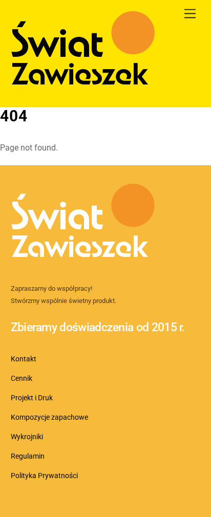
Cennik (21, 378)
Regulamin (28, 456)
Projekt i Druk (32, 398)
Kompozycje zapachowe (49, 417)
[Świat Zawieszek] (83, 88)
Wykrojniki (27, 437)
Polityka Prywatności (44, 475)
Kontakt (23, 359)
